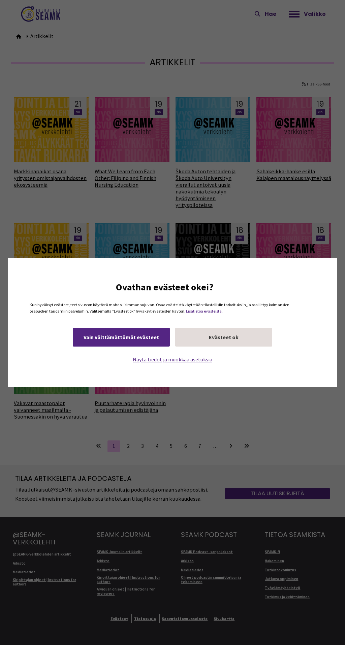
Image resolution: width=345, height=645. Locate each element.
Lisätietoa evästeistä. (204, 311)
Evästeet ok (224, 337)
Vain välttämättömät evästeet (121, 337)
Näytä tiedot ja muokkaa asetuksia (172, 359)
